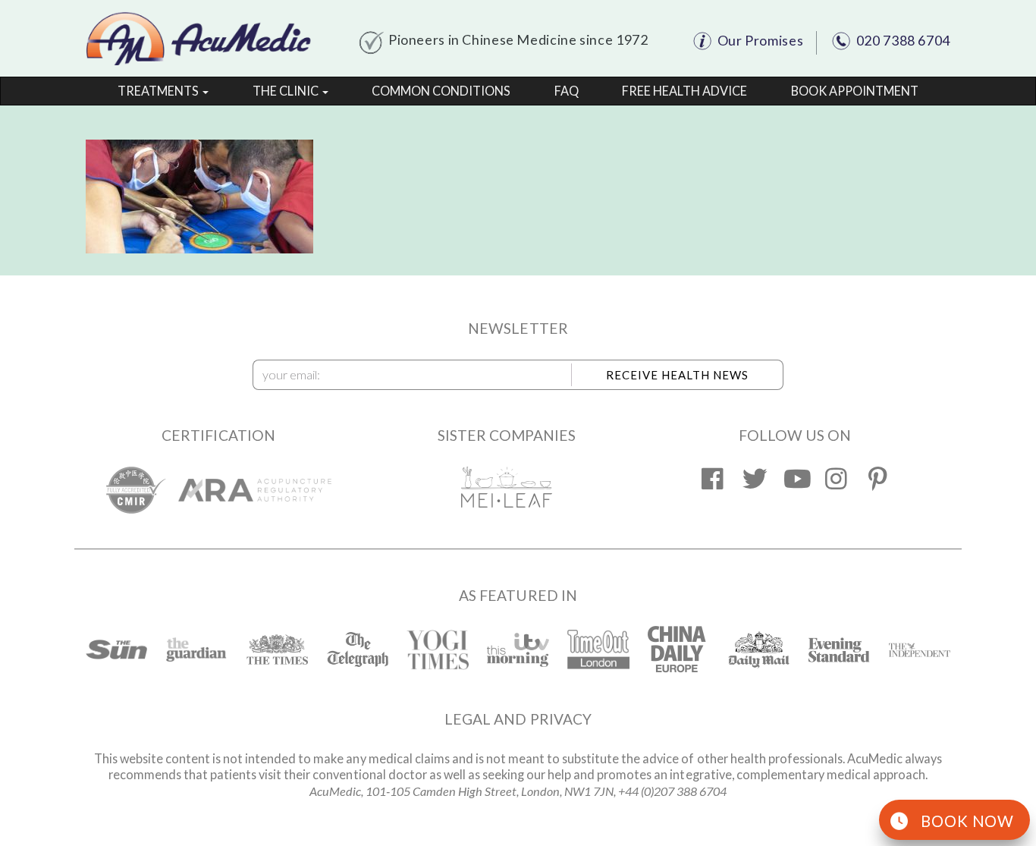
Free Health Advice (684, 90)
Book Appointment (854, 90)
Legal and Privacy (518, 719)
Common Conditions (441, 90)
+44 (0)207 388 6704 (672, 791)
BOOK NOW (967, 821)
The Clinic (287, 90)
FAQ (566, 90)
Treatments (159, 90)
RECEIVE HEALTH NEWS (677, 375)
